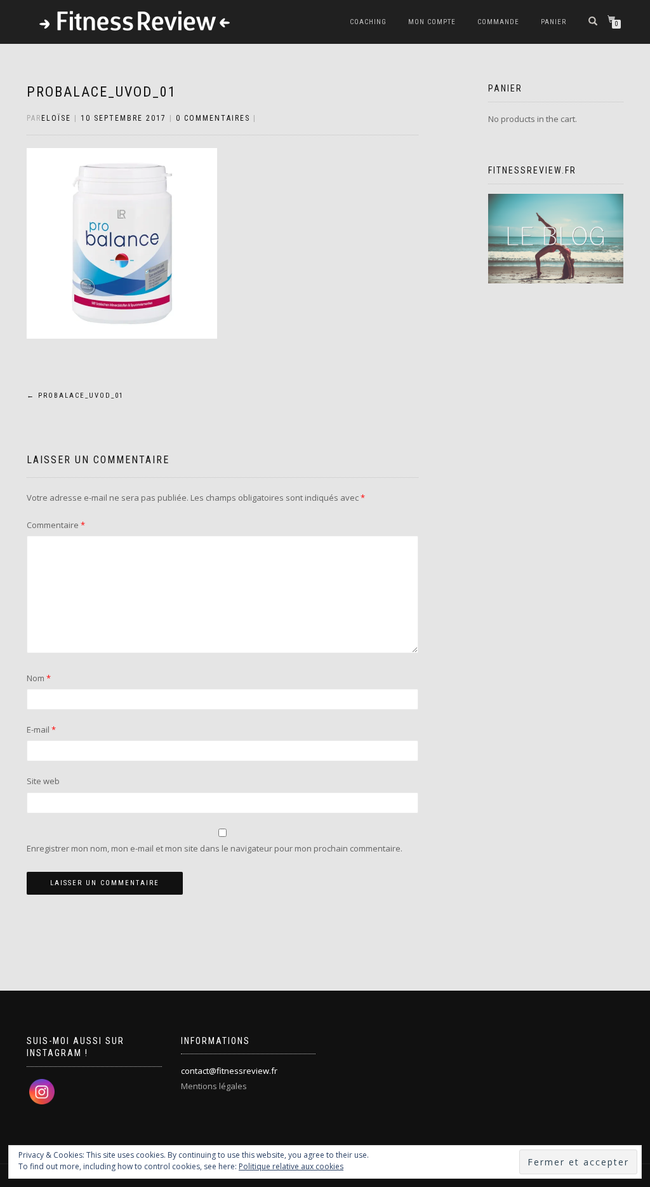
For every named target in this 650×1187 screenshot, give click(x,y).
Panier (553, 22)
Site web (43, 781)
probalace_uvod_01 (101, 92)
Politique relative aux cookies (291, 1166)
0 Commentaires (213, 118)
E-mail (41, 729)
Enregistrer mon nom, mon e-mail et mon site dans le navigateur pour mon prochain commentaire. (214, 848)
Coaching (368, 22)
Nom (39, 678)
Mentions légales (214, 1086)
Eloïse (56, 118)
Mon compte (432, 22)
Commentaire (56, 525)
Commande (498, 22)
